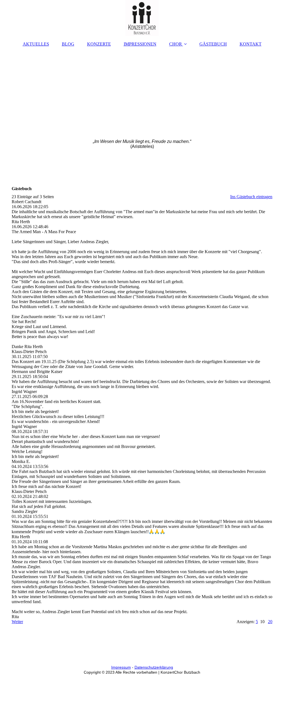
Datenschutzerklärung (154, 667)
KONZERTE (99, 44)
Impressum (121, 667)
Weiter (17, 621)
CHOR (175, 44)
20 (270, 621)
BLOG (68, 44)
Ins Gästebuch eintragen (251, 196)
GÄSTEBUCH (213, 44)
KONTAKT (251, 44)
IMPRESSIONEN (140, 44)
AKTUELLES (36, 44)
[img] (142, 18)
